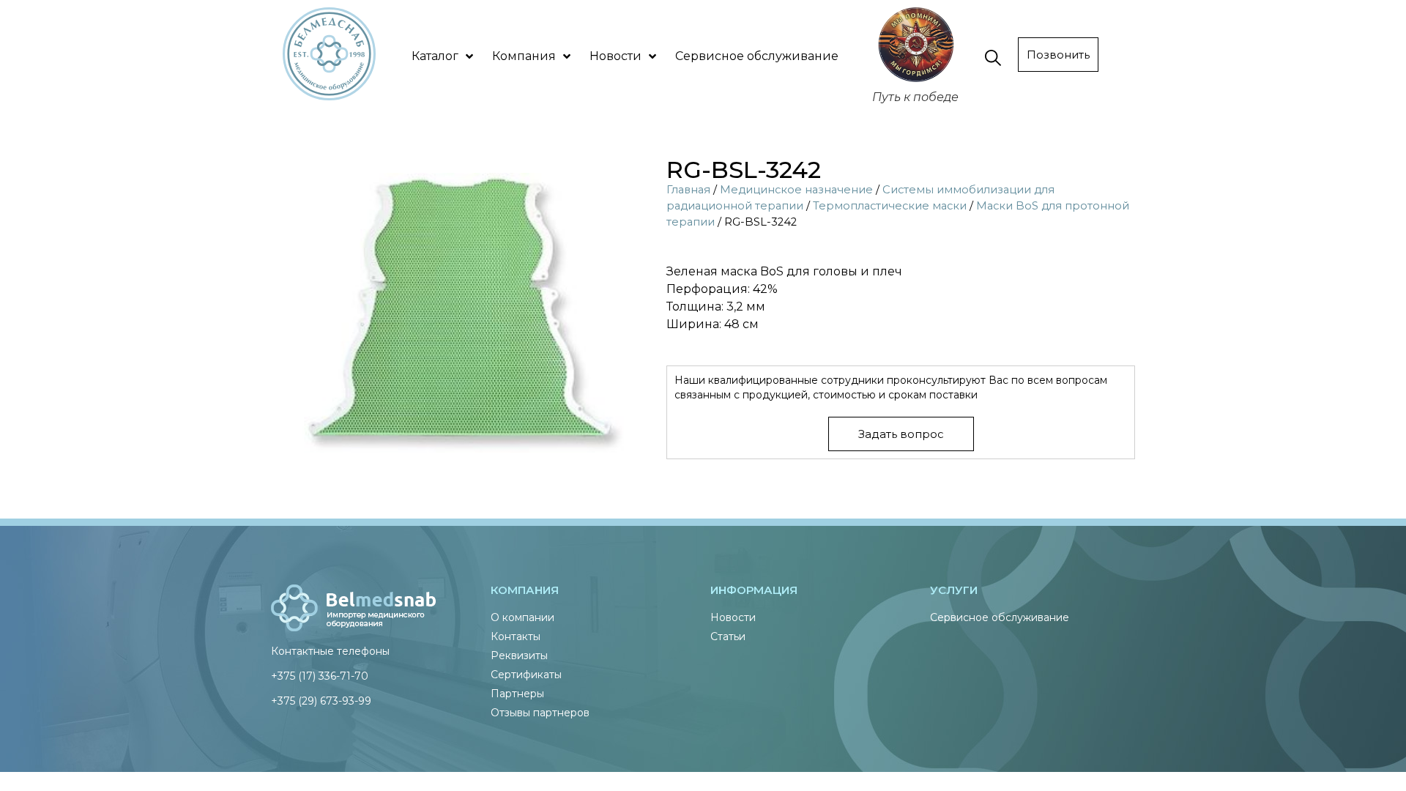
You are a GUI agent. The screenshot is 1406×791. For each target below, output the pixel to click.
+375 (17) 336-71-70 (319, 676)
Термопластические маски (890, 205)
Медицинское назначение (796, 189)
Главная (688, 189)
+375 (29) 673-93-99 (321, 701)
